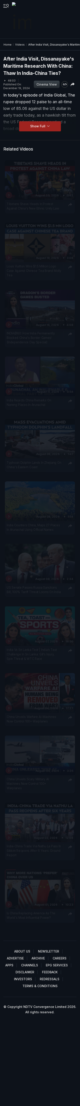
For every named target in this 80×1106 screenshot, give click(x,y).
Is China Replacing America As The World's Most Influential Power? (31, 915)
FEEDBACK (50, 972)
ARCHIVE (38, 958)
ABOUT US (22, 951)
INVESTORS (23, 979)
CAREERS (59, 958)
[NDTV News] (22, 19)
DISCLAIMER (25, 972)
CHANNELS (29, 965)
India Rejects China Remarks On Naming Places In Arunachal (29, 403)
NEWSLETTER (48, 951)
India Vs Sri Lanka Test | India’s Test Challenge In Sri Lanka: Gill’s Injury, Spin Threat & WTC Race (32, 654)
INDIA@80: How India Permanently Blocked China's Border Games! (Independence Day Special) (31, 338)
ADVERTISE (15, 958)
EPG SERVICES (57, 965)
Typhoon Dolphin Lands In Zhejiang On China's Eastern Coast (34, 465)
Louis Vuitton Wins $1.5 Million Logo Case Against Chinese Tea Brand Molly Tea (34, 270)
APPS (9, 965)
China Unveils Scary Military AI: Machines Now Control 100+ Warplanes (28, 783)
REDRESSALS (49, 979)
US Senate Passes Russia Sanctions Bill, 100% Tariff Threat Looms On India (34, 590)
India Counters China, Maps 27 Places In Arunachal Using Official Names (33, 527)
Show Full (38, 126)
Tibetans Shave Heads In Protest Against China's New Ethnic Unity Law (33, 206)
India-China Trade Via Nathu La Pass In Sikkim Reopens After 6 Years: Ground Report (34, 850)
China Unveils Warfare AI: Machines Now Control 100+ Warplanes (31, 719)
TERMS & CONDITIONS (40, 986)
